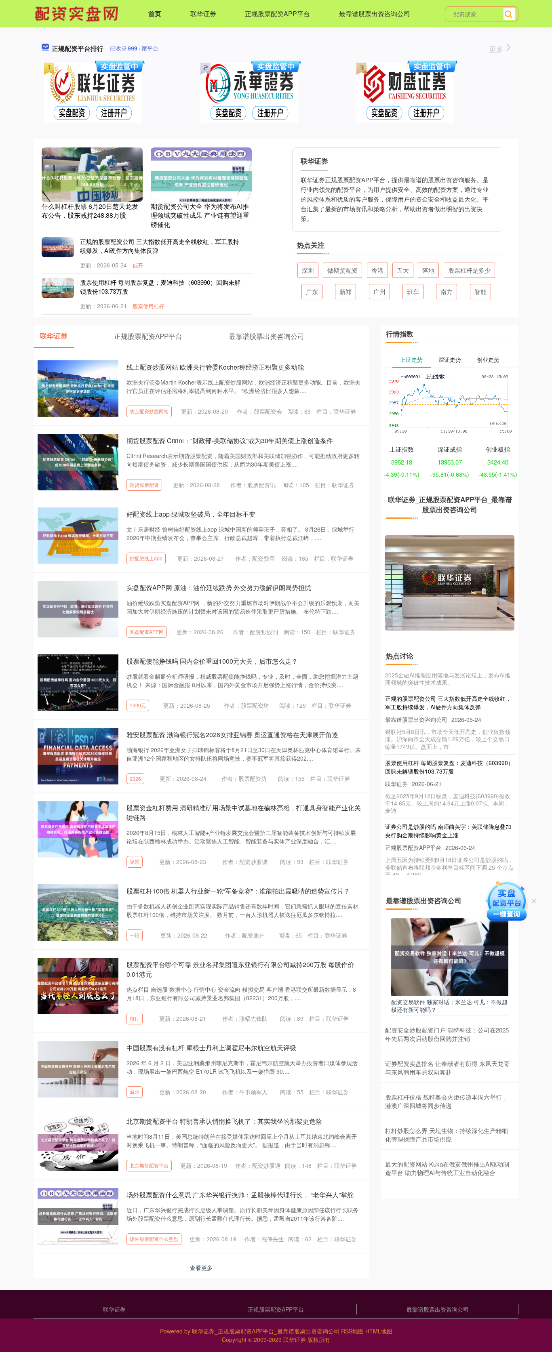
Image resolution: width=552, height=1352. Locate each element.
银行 (134, 1018)
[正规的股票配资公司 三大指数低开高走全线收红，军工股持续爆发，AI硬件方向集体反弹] (58, 247)
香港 (377, 270)
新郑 (345, 291)
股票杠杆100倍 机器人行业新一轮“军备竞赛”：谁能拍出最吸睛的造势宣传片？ (238, 891)
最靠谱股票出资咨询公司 (374, 13)
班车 (413, 291)
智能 (480, 291)
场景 (134, 861)
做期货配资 (342, 270)
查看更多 (201, 1268)
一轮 (134, 934)
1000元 (138, 705)
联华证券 (203, 13)
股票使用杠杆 (148, 306)
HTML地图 (378, 1331)
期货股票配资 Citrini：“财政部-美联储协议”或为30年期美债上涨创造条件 (229, 440)
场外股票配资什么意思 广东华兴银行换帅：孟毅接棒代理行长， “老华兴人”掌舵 (240, 1194)
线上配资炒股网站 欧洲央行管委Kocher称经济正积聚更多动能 (215, 367)
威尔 (134, 1091)
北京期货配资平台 (149, 1165)
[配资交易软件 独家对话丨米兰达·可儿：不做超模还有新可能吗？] (449, 956)
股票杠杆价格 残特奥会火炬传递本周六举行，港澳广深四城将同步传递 (446, 1101)
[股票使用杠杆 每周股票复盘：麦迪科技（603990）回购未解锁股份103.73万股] (58, 288)
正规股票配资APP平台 (277, 13)
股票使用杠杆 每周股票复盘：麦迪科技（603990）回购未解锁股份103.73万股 (449, 754)
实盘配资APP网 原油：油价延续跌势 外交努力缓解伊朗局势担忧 (218, 587)
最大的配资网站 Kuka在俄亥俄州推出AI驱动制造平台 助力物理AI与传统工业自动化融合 (447, 1168)
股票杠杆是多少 (469, 270)
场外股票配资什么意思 (154, 1238)
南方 (446, 291)
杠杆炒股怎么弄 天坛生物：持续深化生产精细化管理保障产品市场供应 (446, 1134)
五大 (403, 270)
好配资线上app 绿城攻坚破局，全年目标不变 (190, 514)
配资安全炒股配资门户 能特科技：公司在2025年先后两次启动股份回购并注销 (447, 1034)
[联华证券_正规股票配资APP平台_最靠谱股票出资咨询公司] (78, 13)
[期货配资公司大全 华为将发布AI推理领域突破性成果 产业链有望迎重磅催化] (201, 180)
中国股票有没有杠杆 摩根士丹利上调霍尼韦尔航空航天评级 (211, 1047)
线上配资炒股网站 (149, 411)
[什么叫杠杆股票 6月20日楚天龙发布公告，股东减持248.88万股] (92, 180)
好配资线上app (146, 558)
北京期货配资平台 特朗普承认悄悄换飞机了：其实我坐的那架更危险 (224, 1121)
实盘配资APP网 (147, 631)
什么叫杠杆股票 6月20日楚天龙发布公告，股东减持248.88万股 (90, 211)
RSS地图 (352, 1331)
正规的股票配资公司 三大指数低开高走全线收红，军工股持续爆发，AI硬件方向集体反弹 (448, 689)
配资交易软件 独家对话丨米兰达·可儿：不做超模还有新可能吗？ (449, 1005)
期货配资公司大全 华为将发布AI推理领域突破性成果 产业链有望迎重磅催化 (200, 215)
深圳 (308, 270)
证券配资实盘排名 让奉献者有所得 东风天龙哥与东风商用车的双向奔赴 (447, 1067)
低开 (138, 265)
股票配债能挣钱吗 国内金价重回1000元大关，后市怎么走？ (212, 661)
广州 (379, 291)
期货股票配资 (144, 484)
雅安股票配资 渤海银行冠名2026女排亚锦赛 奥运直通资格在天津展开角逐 (232, 734)
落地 (428, 270)
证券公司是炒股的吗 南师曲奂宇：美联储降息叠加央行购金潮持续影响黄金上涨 (448, 818)
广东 (312, 291)
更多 (497, 49)
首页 (154, 13)
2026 (135, 778)
